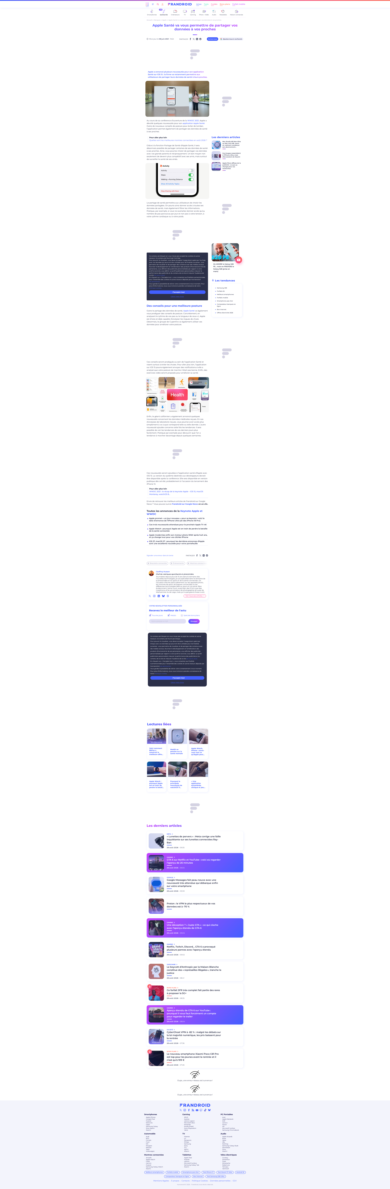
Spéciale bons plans (191, 615)
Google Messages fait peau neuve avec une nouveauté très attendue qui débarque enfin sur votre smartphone (192, 883)
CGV (235, 1181)
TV (183, 1134)
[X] (180, 1110)
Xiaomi (148, 1130)
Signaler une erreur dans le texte (160, 555)
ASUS (186, 1117)
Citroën (148, 1140)
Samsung (187, 1144)
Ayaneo (186, 1119)
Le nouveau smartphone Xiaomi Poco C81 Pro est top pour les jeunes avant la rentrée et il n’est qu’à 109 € (193, 1057)
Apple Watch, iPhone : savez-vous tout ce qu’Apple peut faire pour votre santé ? (198, 751)
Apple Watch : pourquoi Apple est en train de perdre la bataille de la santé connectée (156, 784)
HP (223, 1126)
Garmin (148, 1163)
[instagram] (154, 596)
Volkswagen (150, 1151)
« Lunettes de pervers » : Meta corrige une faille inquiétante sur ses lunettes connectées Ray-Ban (194, 839)
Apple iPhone (150, 1117)
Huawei (148, 1121)
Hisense (187, 1136)
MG (147, 1144)
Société (170, 1030)
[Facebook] (189, 1110)
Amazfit (149, 1158)
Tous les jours (157, 615)
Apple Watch (150, 1159)
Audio (223, 1134)
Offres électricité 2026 (225, 313)
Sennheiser (226, 1147)
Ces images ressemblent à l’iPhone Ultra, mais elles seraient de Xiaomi (231, 155)
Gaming (186, 1114)
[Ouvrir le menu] (147, 4)
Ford (147, 1142)
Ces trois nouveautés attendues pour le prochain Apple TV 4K (178, 525)
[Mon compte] (162, 4)
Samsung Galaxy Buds (230, 1146)
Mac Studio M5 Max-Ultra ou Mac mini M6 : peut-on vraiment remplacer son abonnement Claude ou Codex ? (231, 145)
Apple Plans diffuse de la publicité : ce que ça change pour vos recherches (231, 165)
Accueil (149, 20)
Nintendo (187, 1125)
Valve (186, 1130)
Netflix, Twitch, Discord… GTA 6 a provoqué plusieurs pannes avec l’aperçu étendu (191, 948)
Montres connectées (198, 563)
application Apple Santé (194, 123)
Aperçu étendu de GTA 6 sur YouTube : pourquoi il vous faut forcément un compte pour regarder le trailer (191, 1013)
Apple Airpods (227, 1136)
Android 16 (240, 1172)
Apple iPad (188, 1158)
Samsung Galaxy (152, 1126)
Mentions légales (161, 1181)
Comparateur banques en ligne (177, 1176)
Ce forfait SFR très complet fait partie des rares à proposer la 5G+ (193, 992)
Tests (206, 4)
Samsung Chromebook (230, 1130)
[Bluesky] (209, 1110)
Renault (148, 1147)
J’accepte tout (179, 292)
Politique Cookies (200, 1181)
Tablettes (186, 1155)
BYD (147, 1138)
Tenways (225, 1167)
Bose (224, 1138)
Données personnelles (220, 1181)
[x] (150, 596)
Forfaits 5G (221, 291)
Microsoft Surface (228, 1128)
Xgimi (186, 1149)
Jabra (224, 1140)
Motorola (149, 1123)
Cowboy (225, 1158)
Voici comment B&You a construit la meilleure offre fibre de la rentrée (155, 751)
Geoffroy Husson (163, 572)
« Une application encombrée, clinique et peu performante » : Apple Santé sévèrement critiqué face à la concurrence (198, 784)
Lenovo (225, 1123)
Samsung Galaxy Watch (154, 1167)
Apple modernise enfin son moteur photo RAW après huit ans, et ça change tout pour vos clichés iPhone (178, 536)
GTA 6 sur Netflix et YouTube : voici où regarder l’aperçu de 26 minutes (193, 861)
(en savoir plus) (159, 275)
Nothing (225, 1144)
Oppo (148, 1125)
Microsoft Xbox (189, 1123)
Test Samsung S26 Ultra (215, 1176)
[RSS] (193, 1110)
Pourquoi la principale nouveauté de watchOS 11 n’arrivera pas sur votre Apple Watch (177, 784)
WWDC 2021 (193, 120)
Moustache (226, 1163)
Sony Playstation (190, 1128)
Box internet (221, 309)
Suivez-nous (212, 39)
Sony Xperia (150, 1128)
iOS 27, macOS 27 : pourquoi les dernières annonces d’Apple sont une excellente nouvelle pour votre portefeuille (176, 542)
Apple (164, 20)
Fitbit (148, 1161)
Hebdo (173, 615)
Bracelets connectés (158, 563)
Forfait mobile (238, 4)
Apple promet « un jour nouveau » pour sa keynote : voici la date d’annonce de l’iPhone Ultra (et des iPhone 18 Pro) (176, 519)
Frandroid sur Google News (185, 504)
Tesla (147, 1149)
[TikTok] (205, 1110)
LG (185, 1138)
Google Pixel (150, 1119)
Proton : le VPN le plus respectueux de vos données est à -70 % (191, 905)
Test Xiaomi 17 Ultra (225, 1172)
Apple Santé (188, 311)
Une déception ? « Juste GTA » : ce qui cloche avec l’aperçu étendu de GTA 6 (192, 926)
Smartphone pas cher (225, 301)
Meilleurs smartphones (225, 294)
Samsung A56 (222, 288)
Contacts (185, 1181)
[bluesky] (163, 596)
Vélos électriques (229, 1155)
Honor (224, 1125)
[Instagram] (184, 1110)
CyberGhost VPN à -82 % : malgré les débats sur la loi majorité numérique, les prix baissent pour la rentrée (194, 1035)
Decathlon (226, 1159)
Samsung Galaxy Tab (191, 1165)
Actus (198, 4)
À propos (175, 1181)
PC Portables (227, 1114)
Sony (186, 1146)
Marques (157, 20)
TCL (185, 1147)
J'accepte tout (179, 678)
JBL (223, 1142)
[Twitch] (201, 1110)
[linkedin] (159, 596)
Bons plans (225, 4)
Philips (186, 1142)
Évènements (178, 563)
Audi (147, 1136)
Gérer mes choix (177, 296)
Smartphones (150, 1114)
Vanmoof (225, 1169)
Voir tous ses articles (194, 596)
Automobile (149, 1134)
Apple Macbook (227, 1119)
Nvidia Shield (188, 1126)
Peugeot (149, 1146)
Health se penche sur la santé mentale (176, 751)
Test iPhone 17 (208, 1172)
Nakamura (226, 1165)
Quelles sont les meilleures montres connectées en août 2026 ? (178, 140)
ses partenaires (154, 282)
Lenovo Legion (189, 1121)
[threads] (168, 596)
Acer (224, 1117)
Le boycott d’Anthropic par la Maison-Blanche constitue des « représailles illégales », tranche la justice (194, 970)
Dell (223, 1121)
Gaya (224, 1161)
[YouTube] (197, 1110)
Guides (214, 4)
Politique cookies (155, 288)
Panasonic (187, 1140)
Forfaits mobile (222, 298)
